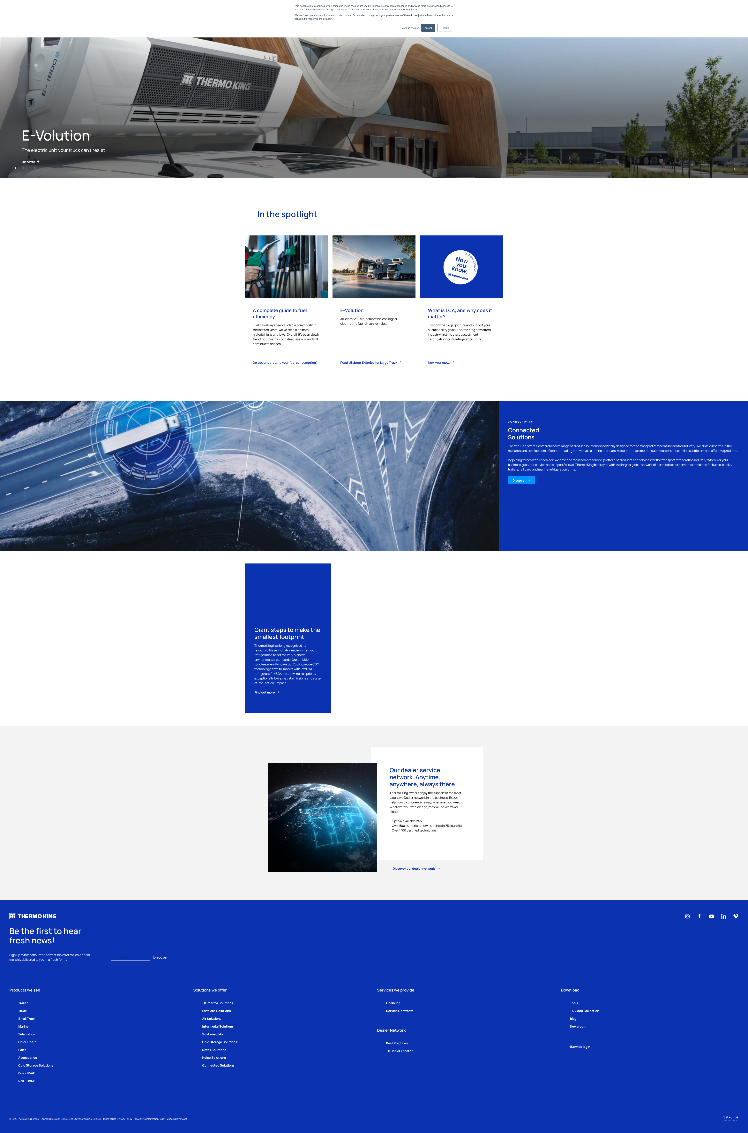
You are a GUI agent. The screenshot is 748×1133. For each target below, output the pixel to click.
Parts (22, 1049)
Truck (22, 1010)
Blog (573, 1018)
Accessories (27, 1057)
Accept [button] (428, 27)
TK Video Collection (584, 1010)
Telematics (26, 1034)
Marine (23, 1026)
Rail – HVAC (26, 1080)
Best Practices (397, 1043)
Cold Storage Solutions (35, 1065)
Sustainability (212, 1034)
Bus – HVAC (26, 1073)
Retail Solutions (214, 1049)
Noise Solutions (214, 1057)
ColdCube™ (27, 1041)
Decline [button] (445, 27)
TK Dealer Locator (399, 1050)
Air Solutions (211, 1018)
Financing (393, 1002)
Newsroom (578, 1026)
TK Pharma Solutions (217, 1002)
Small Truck (26, 1018)
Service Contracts (400, 1010)
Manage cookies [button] (410, 27)
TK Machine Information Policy (149, 1118)
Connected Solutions (218, 1065)
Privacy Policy (124, 1118)
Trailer (23, 1002)
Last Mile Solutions (216, 1010)
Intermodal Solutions (218, 1026)
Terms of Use (109, 1118)
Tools (574, 1002)
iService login (580, 1046)
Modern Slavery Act (177, 1118)
